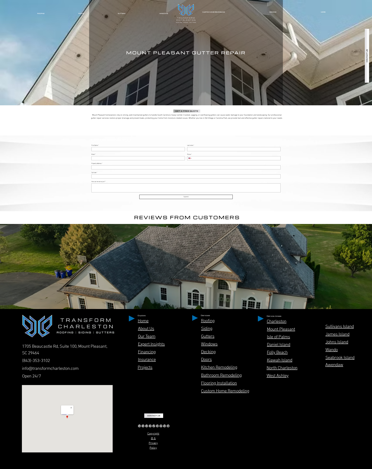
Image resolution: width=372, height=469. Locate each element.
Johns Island (336, 342)
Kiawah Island (279, 360)
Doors (206, 359)
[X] (143, 425)
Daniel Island (278, 345)
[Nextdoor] (164, 425)
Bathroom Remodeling (221, 375)
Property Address (96, 163)
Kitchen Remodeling (219, 367)
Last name (190, 145)
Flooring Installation (219, 383)
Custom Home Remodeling (225, 391)
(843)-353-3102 (36, 361)
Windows (209, 344)
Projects (145, 367)
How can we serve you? (98, 181)
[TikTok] (153, 425)
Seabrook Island (339, 358)
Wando (331, 350)
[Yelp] (168, 425)
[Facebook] (150, 425)
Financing (147, 352)
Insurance (147, 359)
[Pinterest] (160, 425)
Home (143, 321)
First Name (95, 145)
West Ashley (277, 376)
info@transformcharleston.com (50, 368)
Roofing (208, 321)
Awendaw (334, 365)
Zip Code (94, 172)
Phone (189, 154)
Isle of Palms (278, 337)
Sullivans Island (339, 326)
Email (93, 154)
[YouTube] (146, 425)
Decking (208, 352)
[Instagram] (157, 425)
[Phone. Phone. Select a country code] (190, 158)
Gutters (207, 336)
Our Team (146, 336)
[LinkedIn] (139, 425)
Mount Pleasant (281, 329)
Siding (206, 328)
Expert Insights (151, 344)
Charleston (276, 321)
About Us (146, 329)
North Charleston (282, 368)
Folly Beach (277, 352)
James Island (337, 334)
